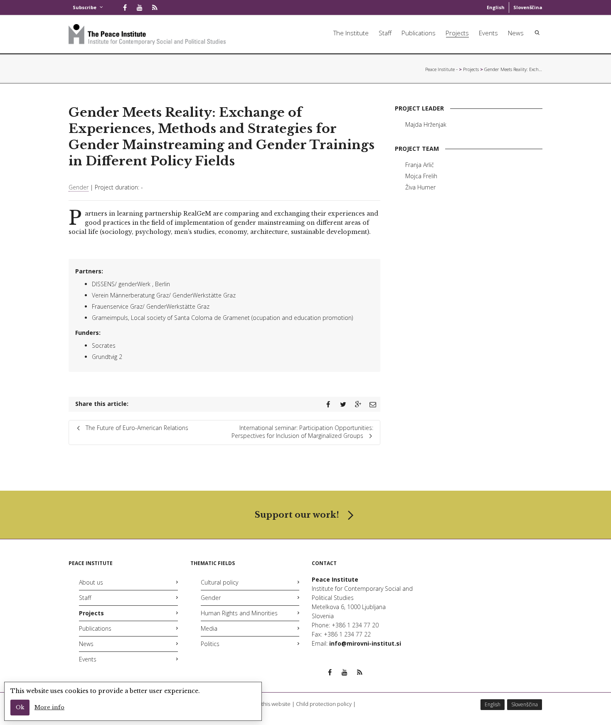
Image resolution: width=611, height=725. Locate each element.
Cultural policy (219, 582)
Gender (79, 187)
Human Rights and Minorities (239, 613)
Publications (419, 33)
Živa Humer (420, 187)
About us (91, 582)
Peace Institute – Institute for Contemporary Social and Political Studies (441, 69)
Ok (20, 707)
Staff (385, 33)
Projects (457, 33)
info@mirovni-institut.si (365, 643)
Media (209, 628)
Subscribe (84, 7)
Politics (210, 644)
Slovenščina (527, 7)
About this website (268, 704)
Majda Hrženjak (425, 124)
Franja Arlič (419, 165)
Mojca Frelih (421, 176)
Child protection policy (324, 704)
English (496, 7)
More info (49, 707)
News (516, 33)
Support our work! (297, 515)
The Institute (351, 33)
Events (488, 33)
